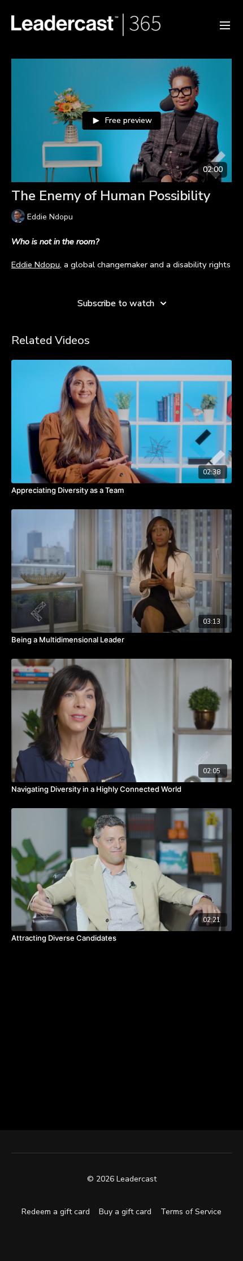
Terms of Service (191, 1211)
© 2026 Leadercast (122, 1179)
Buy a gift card (125, 1211)
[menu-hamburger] (225, 24)
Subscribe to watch (115, 303)
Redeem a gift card (55, 1211)
